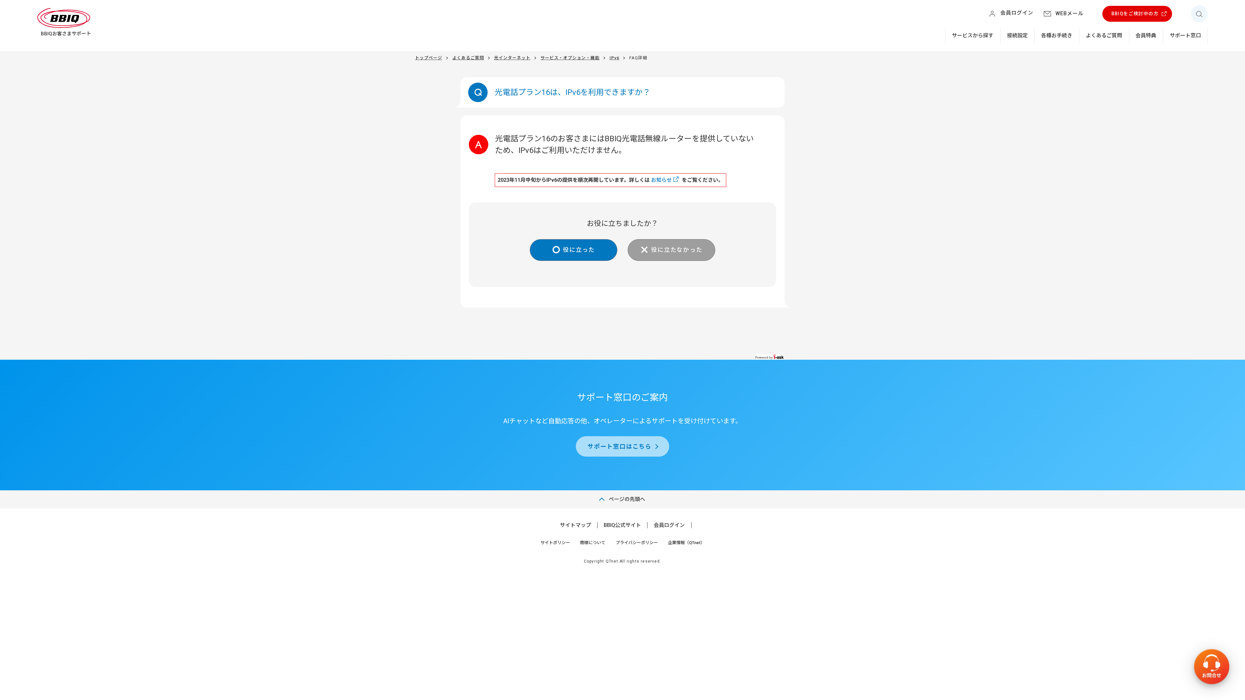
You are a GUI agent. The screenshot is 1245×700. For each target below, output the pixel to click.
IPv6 (614, 57)
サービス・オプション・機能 (569, 57)
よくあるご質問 (1104, 35)
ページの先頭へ (627, 499)
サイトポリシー (555, 542)
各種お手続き (1056, 35)
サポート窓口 (1185, 35)
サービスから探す (972, 35)
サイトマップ (575, 525)
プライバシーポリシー (637, 542)
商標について (592, 542)
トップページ (428, 57)
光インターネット (512, 57)
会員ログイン (669, 525)
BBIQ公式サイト (622, 525)
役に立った (579, 249)
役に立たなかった (676, 249)
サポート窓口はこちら (619, 446)
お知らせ (661, 180)
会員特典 (1145, 35)
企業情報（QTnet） (686, 542)
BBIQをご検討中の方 (1134, 13)
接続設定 (1017, 35)
